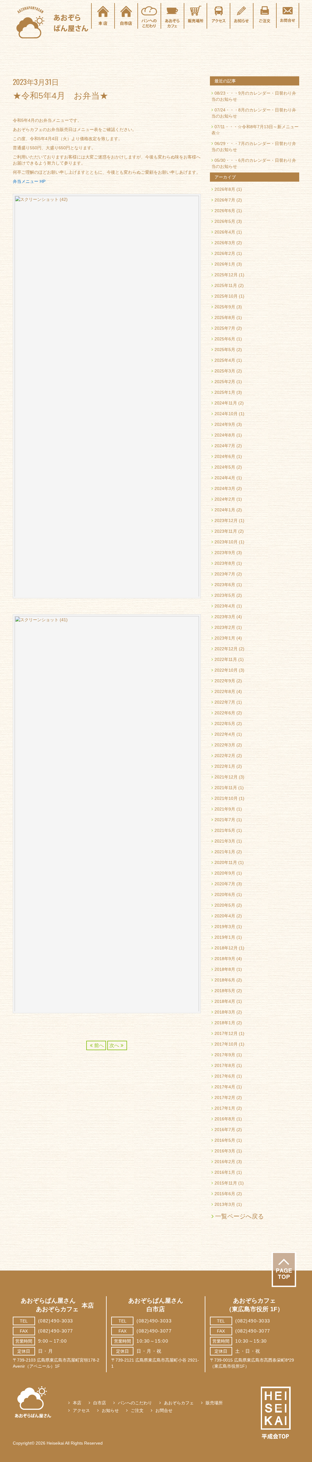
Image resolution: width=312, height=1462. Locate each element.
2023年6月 (224, 584)
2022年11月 (225, 659)
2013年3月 (224, 1204)
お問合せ (163, 1410)
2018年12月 (226, 947)
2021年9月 (224, 809)
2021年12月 (226, 777)
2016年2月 (224, 1161)
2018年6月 (224, 980)
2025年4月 (224, 360)
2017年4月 (224, 1086)
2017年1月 (224, 1108)
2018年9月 (224, 958)
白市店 (99, 1402)
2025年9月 (224, 306)
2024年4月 (224, 477)
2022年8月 (224, 691)
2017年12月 (226, 1033)
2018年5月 (224, 990)
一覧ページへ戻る (239, 1216)
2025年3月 (224, 370)
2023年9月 (224, 552)
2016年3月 (224, 1150)
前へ (99, 1045)
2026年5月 (224, 221)
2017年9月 (224, 1054)
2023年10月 (226, 541)
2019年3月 (224, 926)
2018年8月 (224, 969)
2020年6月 (224, 894)
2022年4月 (224, 734)
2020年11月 (225, 862)
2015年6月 (224, 1193)
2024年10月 (226, 413)
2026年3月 (224, 242)
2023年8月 (224, 563)
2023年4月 (224, 606)
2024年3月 (224, 488)
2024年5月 (224, 467)
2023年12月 (226, 520)
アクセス (81, 1410)
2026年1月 (224, 264)
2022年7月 (224, 702)
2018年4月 (224, 1001)
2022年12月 (226, 648)
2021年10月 (226, 798)
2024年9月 (224, 424)
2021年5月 (224, 830)
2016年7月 (224, 1129)
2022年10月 (226, 670)
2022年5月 (224, 723)
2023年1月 (224, 638)
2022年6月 (224, 712)
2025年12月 (226, 274)
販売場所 (214, 1402)
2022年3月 (224, 744)
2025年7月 (224, 328)
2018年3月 (224, 1012)
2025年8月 (224, 317)
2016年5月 (224, 1140)
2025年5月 (224, 349)
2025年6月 (224, 338)
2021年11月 (225, 787)
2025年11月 (225, 285)
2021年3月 (224, 841)
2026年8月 (224, 189)
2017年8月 (224, 1065)
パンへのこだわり (135, 1402)
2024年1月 (224, 509)
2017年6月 (224, 1076)
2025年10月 (226, 296)
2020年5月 (224, 905)
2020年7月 (224, 883)
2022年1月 (224, 766)
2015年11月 (225, 1183)
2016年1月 (224, 1172)
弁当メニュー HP (29, 181)
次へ (114, 1045)
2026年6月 (224, 210)
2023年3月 (224, 616)
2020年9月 (224, 873)
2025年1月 (224, 392)
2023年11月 (225, 531)
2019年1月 (224, 937)
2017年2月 (224, 1097)
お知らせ (110, 1410)
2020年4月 (224, 915)
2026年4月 (224, 232)
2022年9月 (224, 680)
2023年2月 (224, 627)
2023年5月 (224, 595)
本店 (77, 1402)
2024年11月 (225, 403)
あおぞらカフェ (179, 1402)
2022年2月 (224, 755)
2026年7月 (224, 200)
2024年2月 (224, 499)
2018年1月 (224, 1022)
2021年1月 (224, 851)
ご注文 (137, 1410)
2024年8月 (224, 435)
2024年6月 (224, 456)
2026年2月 (224, 253)
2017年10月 (226, 1044)
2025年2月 (224, 381)
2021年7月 (224, 819)
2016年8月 (224, 1118)
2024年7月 (224, 445)
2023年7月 (224, 573)
